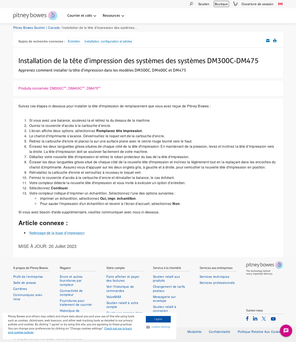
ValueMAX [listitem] (113, 297)
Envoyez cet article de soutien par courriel (267, 40)
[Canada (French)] (280, 4)
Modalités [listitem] (194, 331)
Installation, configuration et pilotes (108, 41)
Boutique (221, 4)
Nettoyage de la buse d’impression (57, 232)
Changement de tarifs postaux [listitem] (169, 288)
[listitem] (247, 318)
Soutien (204, 4)
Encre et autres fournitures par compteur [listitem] (71, 280)
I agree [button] (158, 319)
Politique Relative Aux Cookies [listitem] (260, 331)
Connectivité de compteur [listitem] (71, 292)
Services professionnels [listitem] (217, 283)
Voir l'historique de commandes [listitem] (120, 288)
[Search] (191, 4)
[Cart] (235, 4)
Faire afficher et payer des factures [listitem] (123, 278)
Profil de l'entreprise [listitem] (28, 276)
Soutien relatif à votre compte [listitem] (122, 305)
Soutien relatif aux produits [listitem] (166, 278)
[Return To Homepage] (35, 15)
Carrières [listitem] (20, 289)
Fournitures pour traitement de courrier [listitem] (76, 302)
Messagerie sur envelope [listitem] (164, 299)
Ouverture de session (257, 4)
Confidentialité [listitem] (220, 331)
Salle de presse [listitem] (24, 283)
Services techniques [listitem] (214, 276)
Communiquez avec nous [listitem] (27, 297)
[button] (158, 327)
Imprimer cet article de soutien (274, 40)
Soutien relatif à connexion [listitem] (165, 309)
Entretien (74, 41)
